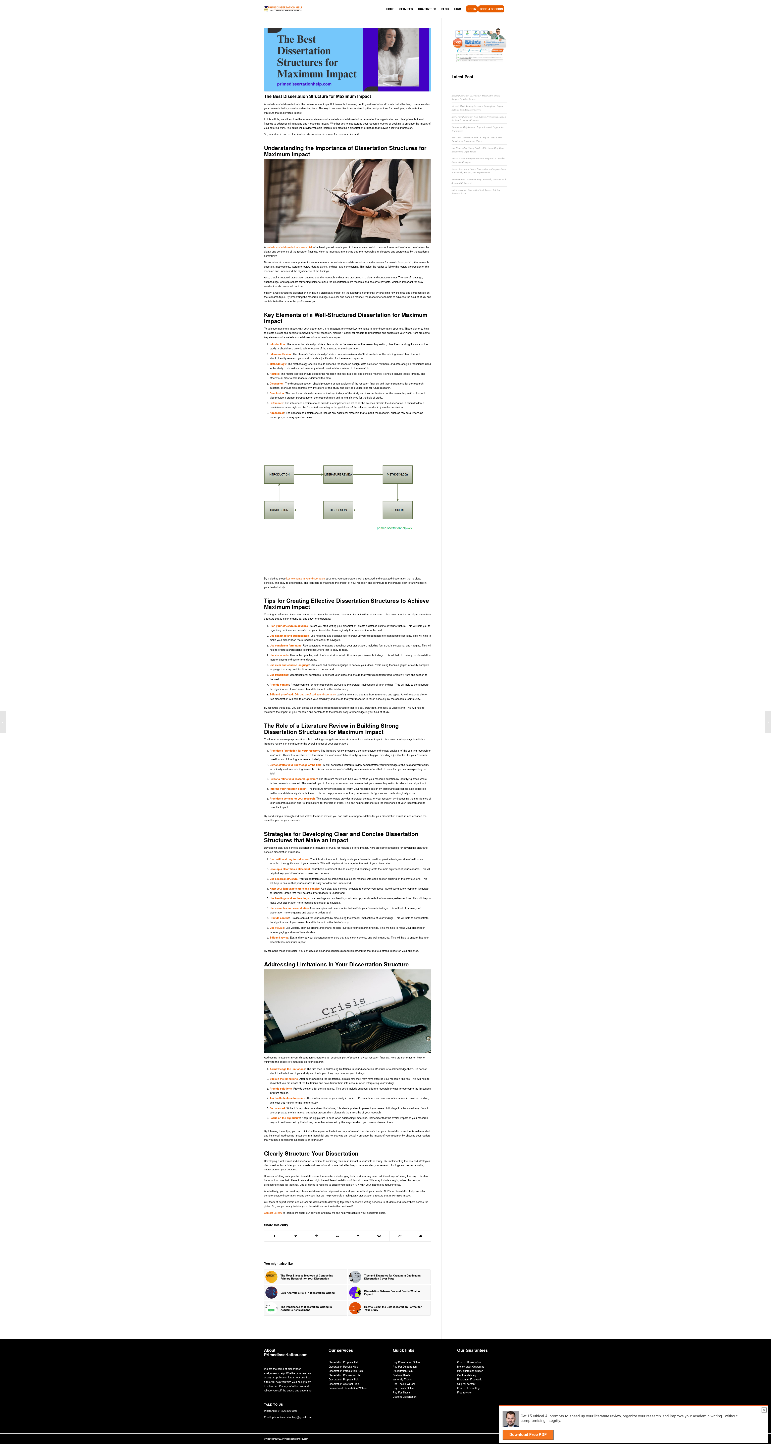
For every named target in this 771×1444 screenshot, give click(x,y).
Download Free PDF (528, 1434)
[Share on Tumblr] (358, 1236)
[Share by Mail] (420, 1236)
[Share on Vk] (379, 1236)
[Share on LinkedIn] (337, 1236)
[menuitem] (390, 9)
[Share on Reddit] (400, 1236)
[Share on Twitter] (295, 1236)
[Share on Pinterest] (316, 1236)
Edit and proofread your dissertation (315, 694)
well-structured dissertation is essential (289, 247)
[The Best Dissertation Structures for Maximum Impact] (347, 59)
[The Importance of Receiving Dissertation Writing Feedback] (3, 722)
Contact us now (273, 1213)
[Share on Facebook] (274, 1236)
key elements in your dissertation (305, 578)
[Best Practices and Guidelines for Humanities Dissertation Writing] (768, 722)
